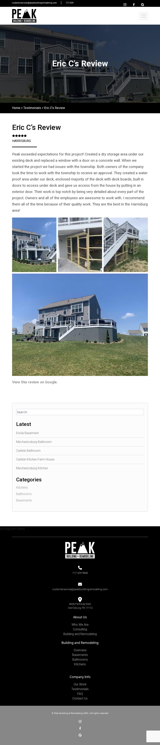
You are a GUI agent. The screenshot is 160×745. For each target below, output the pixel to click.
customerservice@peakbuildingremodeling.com (34, 3)
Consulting (80, 629)
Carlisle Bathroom (28, 450)
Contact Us (80, 698)
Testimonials (32, 108)
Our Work (80, 684)
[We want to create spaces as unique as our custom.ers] (24, 16)
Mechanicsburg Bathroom (34, 442)
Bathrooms (24, 494)
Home (16, 108)
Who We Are (80, 624)
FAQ (80, 694)
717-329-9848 (80, 572)
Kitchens (22, 487)
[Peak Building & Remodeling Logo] (80, 549)
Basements (24, 500)
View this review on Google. (35, 382)
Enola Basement (27, 433)
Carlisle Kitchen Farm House (35, 459)
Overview (80, 650)
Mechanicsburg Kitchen (32, 468)
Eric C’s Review (54, 108)
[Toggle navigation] (143, 16)
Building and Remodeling (80, 634)
